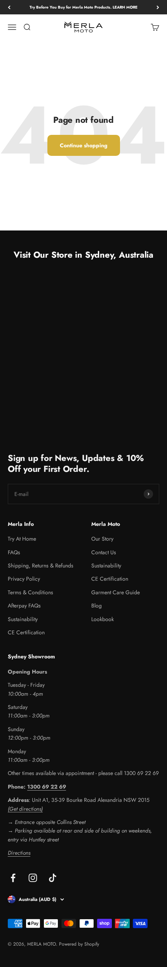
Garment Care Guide (115, 592)
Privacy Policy (24, 579)
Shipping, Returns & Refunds (40, 565)
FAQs (14, 552)
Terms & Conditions (30, 592)
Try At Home (22, 539)
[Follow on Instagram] (33, 878)
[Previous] (9, 7)
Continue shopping (84, 145)
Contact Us (103, 552)
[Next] (158, 7)
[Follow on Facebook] (13, 878)
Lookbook (102, 619)
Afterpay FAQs (24, 605)
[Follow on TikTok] (52, 878)
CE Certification (26, 632)
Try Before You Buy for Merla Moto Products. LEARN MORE (83, 7)
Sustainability (23, 619)
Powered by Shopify (79, 944)
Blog (96, 605)
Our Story (102, 539)
